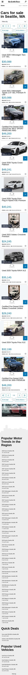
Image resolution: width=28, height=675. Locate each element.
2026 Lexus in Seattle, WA (8, 568)
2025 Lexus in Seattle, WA (8, 514)
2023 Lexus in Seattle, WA (8, 487)
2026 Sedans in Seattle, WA (8, 559)
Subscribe (25, 5)
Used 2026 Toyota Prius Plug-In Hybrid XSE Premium (14, 199)
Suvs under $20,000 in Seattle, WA (10, 635)
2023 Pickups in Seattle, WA (8, 590)
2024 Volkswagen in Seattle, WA (10, 536)
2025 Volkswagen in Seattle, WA (10, 492)
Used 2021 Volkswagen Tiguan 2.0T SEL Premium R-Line (14, 92)
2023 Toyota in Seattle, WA (8, 500)
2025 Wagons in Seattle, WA (9, 599)
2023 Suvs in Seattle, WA (8, 460)
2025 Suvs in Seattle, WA (8, 451)
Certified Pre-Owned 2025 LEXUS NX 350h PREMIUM (13, 379)
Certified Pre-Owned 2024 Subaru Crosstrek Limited (12, 307)
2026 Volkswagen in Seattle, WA (10, 608)
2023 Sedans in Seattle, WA (8, 527)
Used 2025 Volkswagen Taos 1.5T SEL (14, 56)
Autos (2, 5)
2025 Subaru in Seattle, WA (8, 509)
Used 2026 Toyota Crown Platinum (12, 163)
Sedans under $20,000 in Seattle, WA (11, 639)
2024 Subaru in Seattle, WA (8, 532)
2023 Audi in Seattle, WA (8, 541)
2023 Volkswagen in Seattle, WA (10, 518)
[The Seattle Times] (14, 2)
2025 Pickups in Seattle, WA (8, 594)
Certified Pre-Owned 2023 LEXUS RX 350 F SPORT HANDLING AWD (12, 128)
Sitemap (14, 673)
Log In (20, 5)
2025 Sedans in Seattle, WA (8, 505)
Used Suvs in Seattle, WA (8, 656)
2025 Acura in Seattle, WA (8, 554)
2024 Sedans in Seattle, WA (8, 478)
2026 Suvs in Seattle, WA (8, 483)
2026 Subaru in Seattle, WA (8, 612)
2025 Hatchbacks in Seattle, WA (9, 577)
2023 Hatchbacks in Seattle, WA (9, 523)
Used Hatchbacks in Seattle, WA (9, 665)
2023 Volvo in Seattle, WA (8, 545)
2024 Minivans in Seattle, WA (9, 586)
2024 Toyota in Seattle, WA (8, 465)
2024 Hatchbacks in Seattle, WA (9, 572)
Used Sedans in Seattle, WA (8, 660)
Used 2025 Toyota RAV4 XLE (14, 270)
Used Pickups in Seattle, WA (8, 669)
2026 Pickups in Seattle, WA (8, 603)
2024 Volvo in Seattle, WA (8, 563)
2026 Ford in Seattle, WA (8, 621)
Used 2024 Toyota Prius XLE (14, 342)
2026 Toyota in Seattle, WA (8, 474)
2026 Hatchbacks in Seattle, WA (9, 581)
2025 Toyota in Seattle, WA (8, 469)
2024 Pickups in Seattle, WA (8, 550)
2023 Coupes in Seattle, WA (8, 617)
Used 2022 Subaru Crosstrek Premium (14, 235)
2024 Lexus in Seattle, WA (8, 496)
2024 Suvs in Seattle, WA (8, 456)
